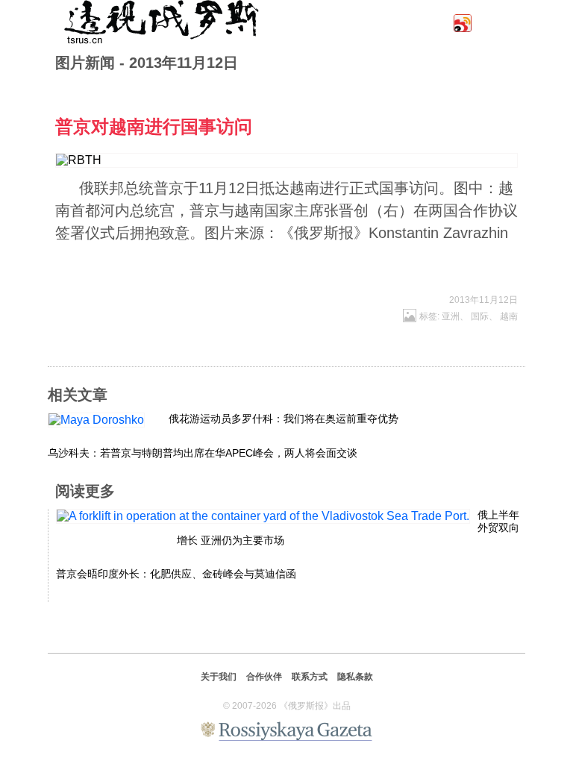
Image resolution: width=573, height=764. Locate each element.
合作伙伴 (264, 676)
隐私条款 (355, 676)
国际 (480, 316)
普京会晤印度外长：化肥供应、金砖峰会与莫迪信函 (176, 574)
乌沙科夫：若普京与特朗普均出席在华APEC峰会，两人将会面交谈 (202, 453)
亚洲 (451, 316)
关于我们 (219, 676)
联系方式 (310, 676)
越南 (509, 316)
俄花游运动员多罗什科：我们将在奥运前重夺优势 (283, 419)
